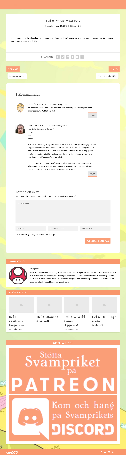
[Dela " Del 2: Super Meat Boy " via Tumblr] (72, 56)
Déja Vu (73, 26)
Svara (92, 115)
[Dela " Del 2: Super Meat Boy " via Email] (77, 56)
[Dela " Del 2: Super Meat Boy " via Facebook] (57, 56)
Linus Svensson (36, 104)
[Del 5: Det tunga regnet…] (104, 305)
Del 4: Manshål (48, 317)
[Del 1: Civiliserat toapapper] (21, 305)
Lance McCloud (36, 125)
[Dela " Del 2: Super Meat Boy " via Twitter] (62, 56)
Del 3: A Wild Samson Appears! (74, 321)
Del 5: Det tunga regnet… (104, 319)
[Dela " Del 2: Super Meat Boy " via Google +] (67, 56)
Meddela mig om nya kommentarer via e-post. (38, 234)
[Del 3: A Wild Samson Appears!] (76, 305)
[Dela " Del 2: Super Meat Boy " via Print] (82, 56)
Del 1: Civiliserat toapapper (17, 321)
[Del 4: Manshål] (49, 305)
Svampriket (49, 26)
